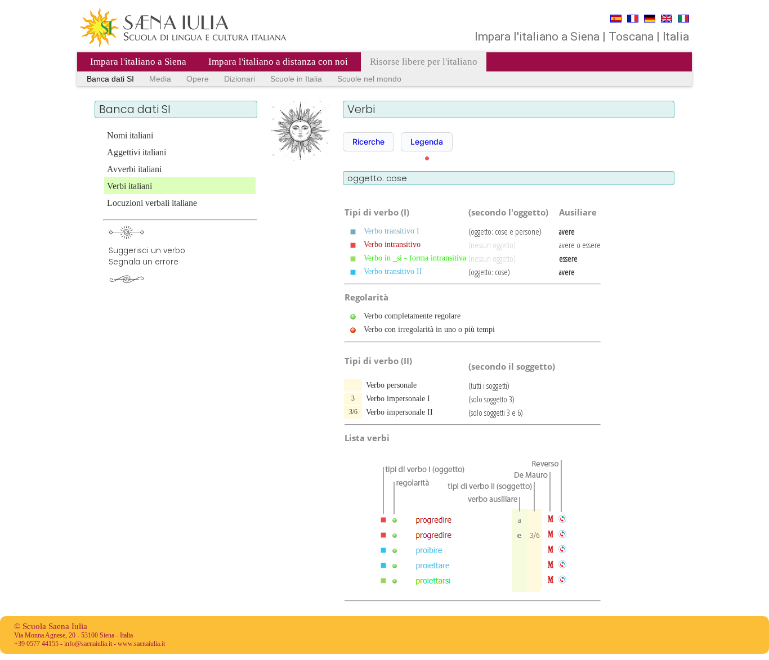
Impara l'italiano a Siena (138, 61)
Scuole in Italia (296, 78)
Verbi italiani (129, 186)
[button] (368, 141)
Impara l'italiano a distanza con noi (278, 61)
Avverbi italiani (134, 169)
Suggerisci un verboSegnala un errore (147, 256)
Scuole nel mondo (369, 78)
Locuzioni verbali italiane (152, 203)
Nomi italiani (130, 135)
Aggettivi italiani (136, 152)
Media (160, 78)
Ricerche (368, 141)
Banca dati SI (110, 78)
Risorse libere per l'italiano (423, 61)
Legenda (426, 141)
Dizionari (239, 78)
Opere (197, 78)
